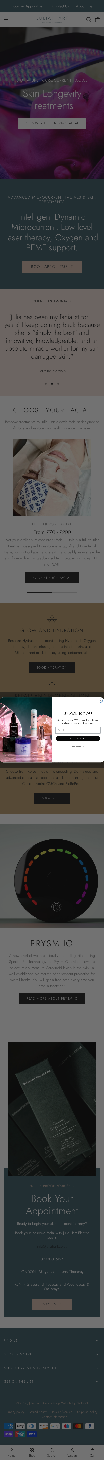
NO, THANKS (78, 746)
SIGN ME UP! (78, 738)
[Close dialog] (101, 700)
